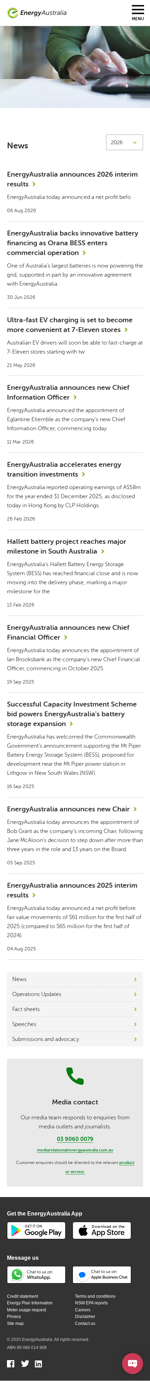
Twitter (25, 1364)
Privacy (14, 1316)
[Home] (37, 13)
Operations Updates (36, 994)
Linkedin (39, 1364)
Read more (75, 192)
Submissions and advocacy (45, 1039)
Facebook (11, 1364)
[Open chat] (132, 1363)
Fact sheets (26, 1009)
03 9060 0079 (75, 1139)
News (19, 979)
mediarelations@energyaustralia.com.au (75, 1150)
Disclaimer (85, 1316)
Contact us (85, 1323)
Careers (82, 1309)
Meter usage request (26, 1309)
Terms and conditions (95, 1296)
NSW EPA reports (91, 1303)
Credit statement (22, 1296)
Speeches (24, 1024)
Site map (15, 1323)
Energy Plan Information (30, 1303)
